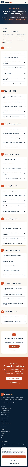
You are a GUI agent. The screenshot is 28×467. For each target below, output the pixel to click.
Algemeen (5, 31)
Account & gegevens (19, 37)
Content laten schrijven (6, 408)
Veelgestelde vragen (5, 431)
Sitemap (3, 435)
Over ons (3, 429)
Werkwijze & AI (14, 31)
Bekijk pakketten (14, 382)
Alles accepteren (14, 457)
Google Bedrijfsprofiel (5, 412)
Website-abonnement (5, 414)
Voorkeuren (14, 460)
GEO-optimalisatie (5, 410)
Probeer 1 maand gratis (13, 378)
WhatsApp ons (14, 346)
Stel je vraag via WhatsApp (9, 402)
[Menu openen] (25, 2)
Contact (2, 433)
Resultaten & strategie (21, 39)
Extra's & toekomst (7, 42)
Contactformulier (14, 350)
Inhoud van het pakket (8, 34)
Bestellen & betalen (21, 34)
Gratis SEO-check (5, 421)
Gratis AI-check (4, 419)
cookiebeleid (15, 453)
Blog (2, 437)
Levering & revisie (7, 37)
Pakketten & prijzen (5, 416)
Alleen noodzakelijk (14, 463)
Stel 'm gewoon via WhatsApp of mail (15, 19)
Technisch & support (7, 39)
